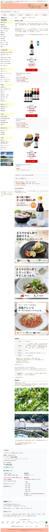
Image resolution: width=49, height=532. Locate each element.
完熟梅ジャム (3, 100)
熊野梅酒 (3, 24)
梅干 (8, 521)
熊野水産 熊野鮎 (4, 116)
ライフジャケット (25, 522)
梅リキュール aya (4, 30)
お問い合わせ (3, 147)
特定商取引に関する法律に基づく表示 (5, 143)
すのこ (35, 521)
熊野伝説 (3, 32)
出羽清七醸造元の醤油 (5, 118)
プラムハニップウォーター (6, 73)
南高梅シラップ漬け (5, 94)
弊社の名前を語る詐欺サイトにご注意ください (11, 11)
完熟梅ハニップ (4, 77)
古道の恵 (3, 108)
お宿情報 (3, 132)
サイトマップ (3, 149)
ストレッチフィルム (42, 521)
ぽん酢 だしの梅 (4, 96)
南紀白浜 (17, 522)
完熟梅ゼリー (3, 87)
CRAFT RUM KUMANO (5, 61)
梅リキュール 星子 (4, 42)
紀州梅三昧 (3, 110)
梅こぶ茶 (3, 98)
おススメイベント (4, 130)
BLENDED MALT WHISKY (6, 57)
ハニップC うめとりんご (5, 79)
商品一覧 (24, 17)
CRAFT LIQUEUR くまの (6, 59)
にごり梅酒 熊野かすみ (5, 28)
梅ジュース (37, 522)
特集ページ (3, 140)
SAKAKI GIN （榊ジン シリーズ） (6, 55)
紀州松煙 (29, 521)
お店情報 (3, 134)
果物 (19, 521)
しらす (3, 521)
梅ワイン (3, 46)
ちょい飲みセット (4, 65)
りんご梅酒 (3, 40)
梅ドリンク (3, 69)
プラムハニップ (4, 71)
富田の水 (3, 124)
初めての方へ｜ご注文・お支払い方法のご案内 (24, 175)
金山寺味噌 (3, 120)
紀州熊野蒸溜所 (4, 50)
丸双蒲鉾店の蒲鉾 (4, 122)
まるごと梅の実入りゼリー (6, 89)
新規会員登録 (4, 19)
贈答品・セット (4, 104)
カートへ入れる (31, 69)
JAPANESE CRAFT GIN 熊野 (6, 52)
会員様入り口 (4, 17)
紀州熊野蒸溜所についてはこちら (21, 444)
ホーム (16, 17)
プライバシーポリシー (5, 145)
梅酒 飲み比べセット (5, 106)
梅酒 (32, 522)
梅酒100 (2, 34)
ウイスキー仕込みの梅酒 (5, 63)
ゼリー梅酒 (3, 36)
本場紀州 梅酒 (3, 26)
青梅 (12, 522)
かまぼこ (13, 521)
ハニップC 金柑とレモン (5, 81)
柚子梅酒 (3, 38)
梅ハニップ (3, 75)
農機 (2, 522)
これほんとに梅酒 (4, 44)
